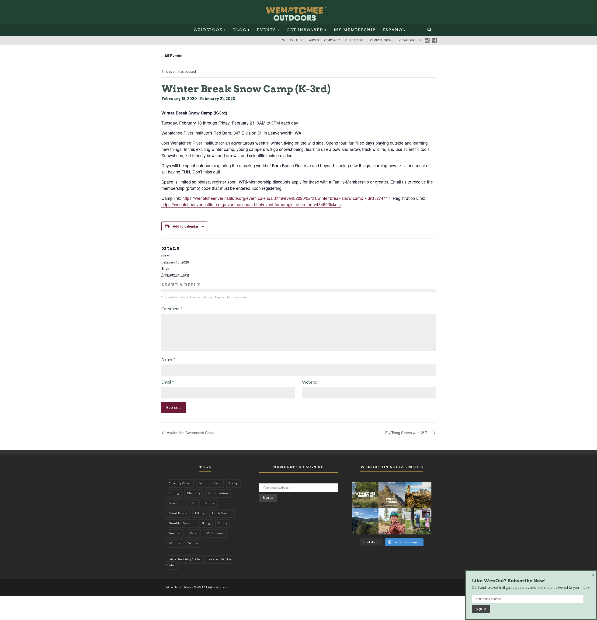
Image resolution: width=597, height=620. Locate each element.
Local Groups (409, 40)
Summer (174, 533)
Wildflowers (215, 533)
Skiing (205, 523)
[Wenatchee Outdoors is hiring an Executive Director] (391, 495)
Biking (233, 483)
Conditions (380, 40)
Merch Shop (354, 40)
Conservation (218, 493)
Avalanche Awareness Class (190, 432)
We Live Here (293, 40)
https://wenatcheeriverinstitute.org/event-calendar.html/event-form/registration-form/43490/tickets (251, 204)
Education (176, 503)
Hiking (199, 513)
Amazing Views (180, 483)
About (314, 40)
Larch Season (222, 513)
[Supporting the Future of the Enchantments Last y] (418, 495)
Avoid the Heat (210, 483)
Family (209, 503)
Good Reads (178, 513)
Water (193, 533)
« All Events (171, 55)
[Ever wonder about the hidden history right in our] (365, 521)
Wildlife (174, 543)
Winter (193, 543)
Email (167, 382)
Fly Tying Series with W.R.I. (408, 432)
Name (168, 359)
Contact (332, 40)
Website (309, 382)
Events (266, 30)
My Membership (355, 30)
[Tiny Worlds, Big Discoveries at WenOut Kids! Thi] (418, 521)
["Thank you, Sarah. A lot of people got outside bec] (391, 521)
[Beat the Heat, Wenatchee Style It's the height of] (365, 495)
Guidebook (208, 30)
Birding (174, 493)
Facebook (434, 40)
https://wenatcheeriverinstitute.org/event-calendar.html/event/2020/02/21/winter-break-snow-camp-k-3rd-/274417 (286, 198)
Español (394, 30)
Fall (194, 503)
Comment (171, 309)
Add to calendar (185, 226)
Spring (222, 523)
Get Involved (305, 30)
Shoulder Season (181, 523)
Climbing (193, 493)
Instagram (427, 40)
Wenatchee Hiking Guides (185, 559)
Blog (239, 30)
